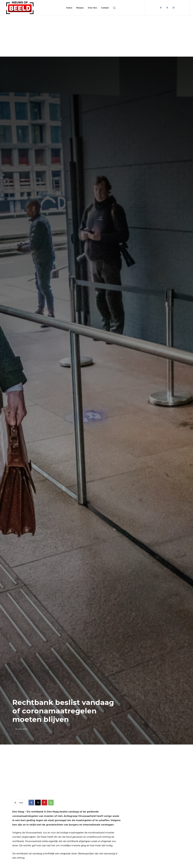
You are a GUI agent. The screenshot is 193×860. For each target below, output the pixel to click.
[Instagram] (173, 7)
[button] (114, 7)
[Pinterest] (44, 802)
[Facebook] (160, 7)
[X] (38, 802)
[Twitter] (167, 7)
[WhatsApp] (51, 802)
